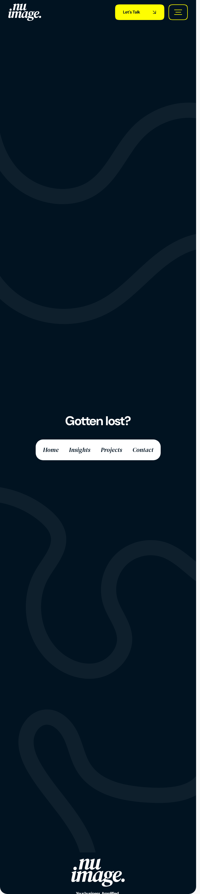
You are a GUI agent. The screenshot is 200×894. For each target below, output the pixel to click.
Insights (79, 449)
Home (51, 449)
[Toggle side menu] (178, 12)
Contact (143, 449)
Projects (111, 449)
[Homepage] (24, 12)
